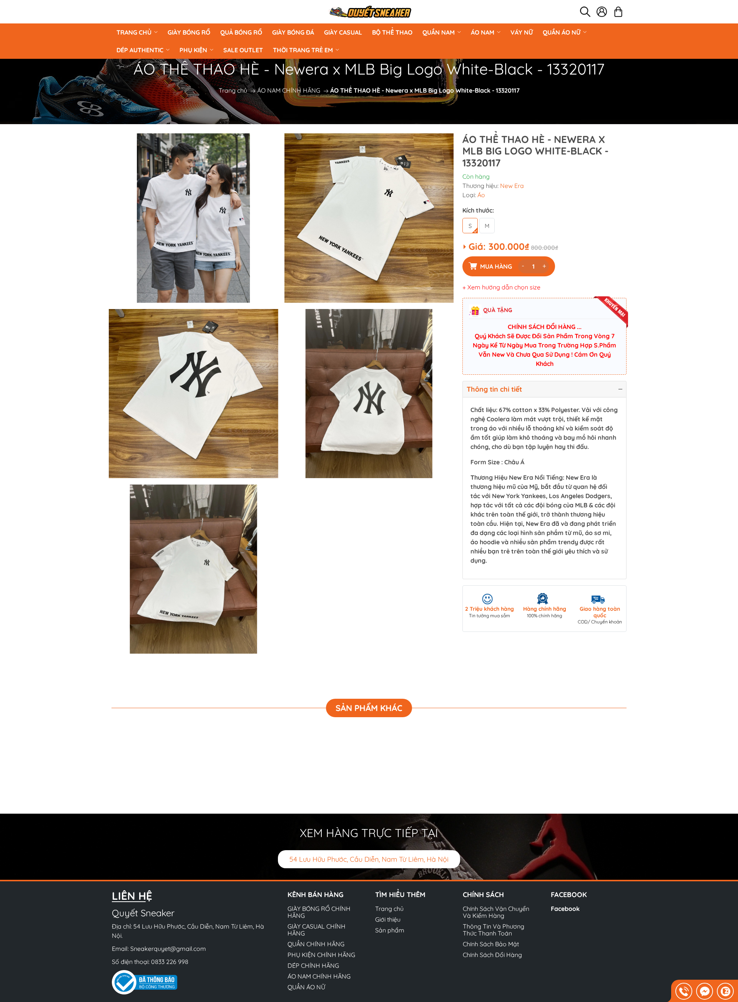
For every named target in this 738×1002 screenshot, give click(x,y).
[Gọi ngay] (683, 991)
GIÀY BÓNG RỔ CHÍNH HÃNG (319, 912)
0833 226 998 (169, 961)
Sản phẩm (389, 930)
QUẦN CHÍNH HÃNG (316, 944)
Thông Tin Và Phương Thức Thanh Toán (493, 929)
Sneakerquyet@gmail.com (168, 948)
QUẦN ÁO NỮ (561, 32)
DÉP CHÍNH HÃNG (313, 965)
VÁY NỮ (521, 32)
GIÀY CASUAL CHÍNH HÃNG (317, 929)
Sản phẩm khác (369, 708)
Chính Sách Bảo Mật (491, 944)
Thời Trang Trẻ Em (303, 50)
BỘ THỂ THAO (392, 32)
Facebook (565, 908)
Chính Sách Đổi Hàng (492, 955)
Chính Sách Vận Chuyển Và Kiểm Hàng (496, 912)
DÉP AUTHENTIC (139, 50)
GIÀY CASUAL (343, 32)
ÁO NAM (482, 32)
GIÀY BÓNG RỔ (189, 32)
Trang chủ (133, 32)
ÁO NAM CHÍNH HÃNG (288, 90)
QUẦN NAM (438, 32)
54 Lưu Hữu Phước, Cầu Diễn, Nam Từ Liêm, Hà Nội (369, 859)
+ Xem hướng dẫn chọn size (501, 287)
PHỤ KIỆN (193, 50)
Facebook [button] (569, 894)
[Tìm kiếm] (585, 11)
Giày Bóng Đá (293, 32)
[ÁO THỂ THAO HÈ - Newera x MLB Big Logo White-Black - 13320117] (193, 218)
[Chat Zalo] (725, 991)
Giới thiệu (388, 919)
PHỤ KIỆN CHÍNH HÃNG (321, 955)
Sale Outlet (243, 50)
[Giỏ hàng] (618, 11)
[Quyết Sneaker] (370, 11)
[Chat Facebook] (704, 991)
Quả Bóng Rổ (241, 32)
